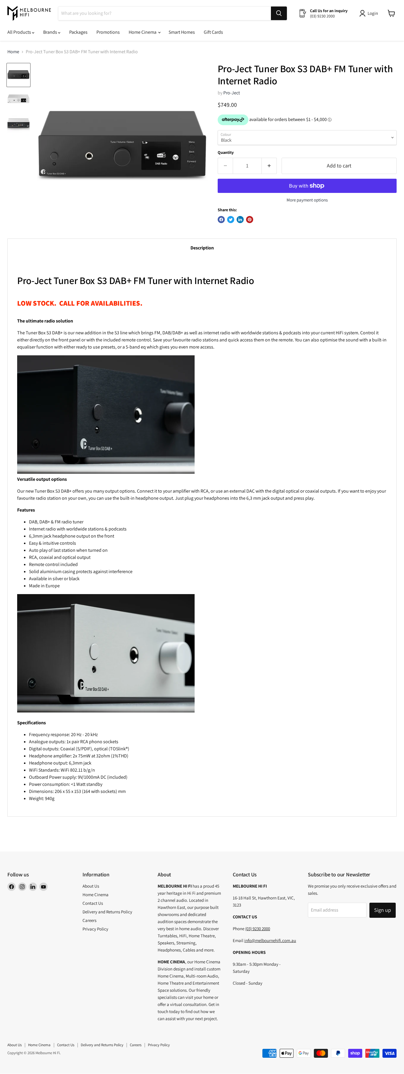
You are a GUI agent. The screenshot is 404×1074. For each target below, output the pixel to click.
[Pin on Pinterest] (249, 219)
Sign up (382, 910)
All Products (19, 32)
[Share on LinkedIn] (240, 219)
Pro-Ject (231, 93)
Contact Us (93, 903)
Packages (78, 32)
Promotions (108, 32)
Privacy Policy (95, 929)
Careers (89, 920)
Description (202, 248)
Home (13, 51)
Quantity (226, 152)
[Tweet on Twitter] (230, 219)
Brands (50, 32)
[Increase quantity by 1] (269, 166)
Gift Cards (213, 32)
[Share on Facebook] (221, 219)
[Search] (279, 13)
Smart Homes (182, 32)
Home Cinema (143, 32)
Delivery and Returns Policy (107, 912)
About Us (91, 886)
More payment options (307, 199)
